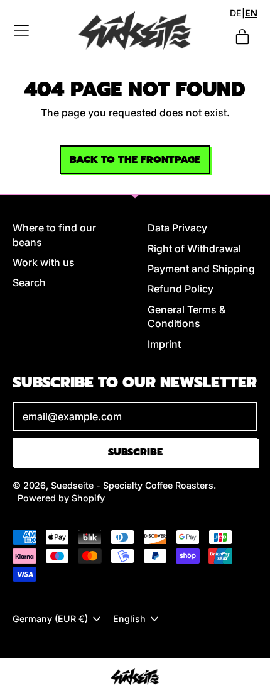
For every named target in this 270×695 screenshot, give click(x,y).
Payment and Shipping (201, 268)
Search (29, 282)
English (129, 618)
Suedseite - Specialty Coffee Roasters (132, 485)
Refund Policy (180, 288)
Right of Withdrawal (194, 248)
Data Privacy (177, 227)
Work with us (44, 262)
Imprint (164, 344)
